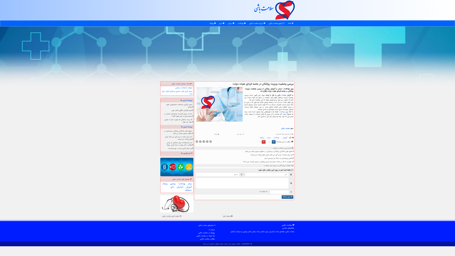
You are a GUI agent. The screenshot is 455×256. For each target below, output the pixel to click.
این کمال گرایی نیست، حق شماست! (180, 148)
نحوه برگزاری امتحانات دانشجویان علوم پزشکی (179, 105)
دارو (221, 23)
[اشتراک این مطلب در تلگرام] (210, 141)
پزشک (211, 23)
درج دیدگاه (287, 197)
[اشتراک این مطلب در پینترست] (200, 141)
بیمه (268, 138)
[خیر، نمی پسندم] (264, 142)
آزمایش (180, 187)
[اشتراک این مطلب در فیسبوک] (207, 141)
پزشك (262, 138)
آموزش (285, 138)
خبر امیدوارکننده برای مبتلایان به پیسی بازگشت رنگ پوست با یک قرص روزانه (179, 144)
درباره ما (212, 229)
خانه (290, 23)
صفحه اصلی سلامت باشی (171, 216)
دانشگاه (188, 190)
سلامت (284, 95)
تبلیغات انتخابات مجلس (183, 88)
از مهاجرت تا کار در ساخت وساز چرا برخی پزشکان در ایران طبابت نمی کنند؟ (268, 162)
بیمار (190, 183)
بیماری (173, 183)
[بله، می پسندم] (274, 142)
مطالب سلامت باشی (207, 239)
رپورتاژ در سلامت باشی (206, 232)
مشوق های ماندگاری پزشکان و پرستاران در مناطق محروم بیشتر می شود (269, 151)
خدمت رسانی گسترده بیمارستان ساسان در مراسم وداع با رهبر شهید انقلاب (178, 115)
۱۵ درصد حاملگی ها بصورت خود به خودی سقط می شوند (178, 121)
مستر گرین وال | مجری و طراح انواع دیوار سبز (177, 92)
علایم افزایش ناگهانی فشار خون (182, 110)
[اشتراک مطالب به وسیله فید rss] (196, 141)
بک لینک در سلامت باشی (206, 236)
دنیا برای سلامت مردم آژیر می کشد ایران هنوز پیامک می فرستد (271, 155)
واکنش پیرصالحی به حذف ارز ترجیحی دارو (279, 158)
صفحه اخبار (227, 216)
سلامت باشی (263, 10)
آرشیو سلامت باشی (276, 23)
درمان (230, 23)
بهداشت (241, 23)
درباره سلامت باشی (256, 23)
